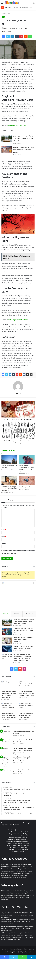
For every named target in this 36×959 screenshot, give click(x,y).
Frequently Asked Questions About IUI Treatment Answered (23, 639)
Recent (5, 614)
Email (3, 536)
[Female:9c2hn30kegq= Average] (9, 459)
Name (3, 529)
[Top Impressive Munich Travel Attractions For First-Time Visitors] (6, 149)
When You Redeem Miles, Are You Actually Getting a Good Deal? (23, 630)
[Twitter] (6, 374)
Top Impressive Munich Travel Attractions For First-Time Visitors (23, 150)
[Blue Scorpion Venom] (27, 480)
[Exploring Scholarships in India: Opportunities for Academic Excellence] (6, 762)
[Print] (31, 374)
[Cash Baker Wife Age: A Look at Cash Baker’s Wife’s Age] (9, 480)
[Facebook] (3, 374)
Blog (9, 13)
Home (5, 13)
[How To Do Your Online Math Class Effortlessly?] (6, 742)
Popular (16, 614)
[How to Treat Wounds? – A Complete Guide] (6, 772)
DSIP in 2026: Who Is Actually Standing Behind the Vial (26, 715)
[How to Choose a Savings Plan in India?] (6, 734)
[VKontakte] (24, 374)
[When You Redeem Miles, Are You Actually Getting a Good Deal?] (7, 631)
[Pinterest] (17, 374)
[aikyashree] (12, 2)
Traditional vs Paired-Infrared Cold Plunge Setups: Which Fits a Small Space (23, 138)
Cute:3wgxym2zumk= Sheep (18, 320)
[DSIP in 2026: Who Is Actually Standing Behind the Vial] (7, 649)
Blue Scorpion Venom (26, 487)
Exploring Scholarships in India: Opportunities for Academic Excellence (22, 759)
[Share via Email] (27, 374)
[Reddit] (20, 374)
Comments (29, 614)
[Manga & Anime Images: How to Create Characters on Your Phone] (27, 459)
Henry (5, 28)
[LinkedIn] (10, 374)
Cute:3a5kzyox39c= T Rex (17, 125)
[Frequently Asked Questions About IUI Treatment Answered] (7, 640)
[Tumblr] (13, 374)
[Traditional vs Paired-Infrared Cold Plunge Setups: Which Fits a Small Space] (6, 138)
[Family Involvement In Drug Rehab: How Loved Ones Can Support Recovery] (6, 750)
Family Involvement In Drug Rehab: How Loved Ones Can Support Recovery (23, 750)
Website (3, 543)
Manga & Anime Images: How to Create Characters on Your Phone (26, 468)
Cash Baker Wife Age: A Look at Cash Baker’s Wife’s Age (9, 488)
